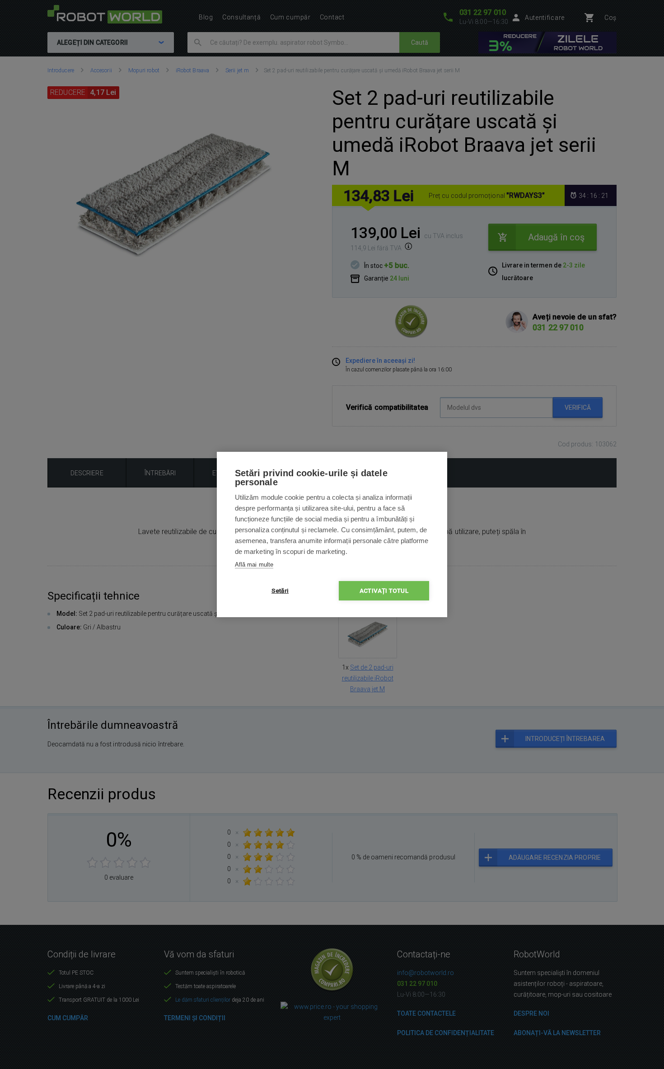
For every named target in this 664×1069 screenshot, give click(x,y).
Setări (280, 590)
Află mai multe (254, 564)
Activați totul (384, 590)
